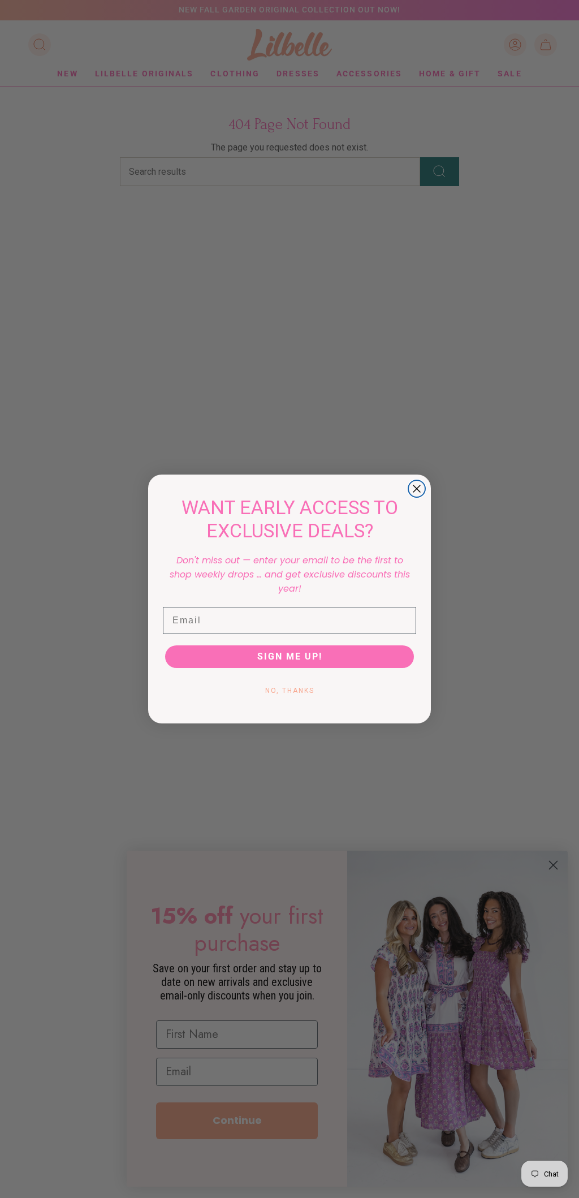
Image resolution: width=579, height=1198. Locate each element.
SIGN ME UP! (289, 656)
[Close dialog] (416, 488)
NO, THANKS (289, 691)
